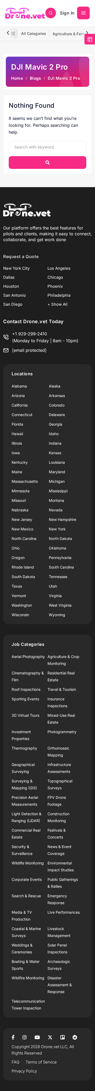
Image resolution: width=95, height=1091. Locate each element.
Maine (17, 472)
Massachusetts (25, 481)
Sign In (67, 13)
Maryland (57, 472)
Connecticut (22, 414)
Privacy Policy (24, 1071)
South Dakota (23, 576)
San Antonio (14, 295)
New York (57, 529)
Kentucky (20, 462)
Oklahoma (57, 548)
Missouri (19, 500)
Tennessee (58, 576)
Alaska (54, 386)
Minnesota (21, 491)
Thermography (24, 748)
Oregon (18, 557)
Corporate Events (27, 879)
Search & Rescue (26, 896)
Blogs (35, 78)
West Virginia (60, 605)
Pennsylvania (60, 557)
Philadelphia (59, 295)
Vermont (19, 595)
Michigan (57, 481)
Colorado (56, 405)
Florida (17, 424)
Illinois (17, 443)
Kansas (55, 452)
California (20, 405)
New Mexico (22, 529)
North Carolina (24, 538)
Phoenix (55, 286)
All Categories (33, 33)
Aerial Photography (28, 656)
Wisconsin (20, 614)
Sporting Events (25, 699)
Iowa (16, 452)
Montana (56, 500)
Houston (11, 286)
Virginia (55, 595)
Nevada (56, 510)
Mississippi (58, 491)
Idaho (54, 433)
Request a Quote (21, 256)
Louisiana (57, 462)
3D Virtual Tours (25, 715)
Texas (17, 586)
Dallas (9, 277)
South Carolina (61, 567)
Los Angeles (59, 268)
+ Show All (58, 304)
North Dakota (60, 538)
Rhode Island (23, 567)
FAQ (15, 1062)
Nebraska (20, 510)
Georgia (55, 424)
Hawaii (17, 433)
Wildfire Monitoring (28, 978)
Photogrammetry (62, 731)
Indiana (55, 443)
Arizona (18, 395)
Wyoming (57, 614)
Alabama (19, 386)
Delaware (57, 414)
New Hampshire (62, 519)
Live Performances (64, 912)
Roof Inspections (26, 689)
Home (17, 78)
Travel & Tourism (62, 689)
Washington (22, 605)
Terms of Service (41, 1062)
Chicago (55, 277)
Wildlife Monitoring (28, 863)
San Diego (12, 304)
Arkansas (57, 395)
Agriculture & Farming (72, 33)
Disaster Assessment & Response (60, 985)
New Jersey (22, 519)
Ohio (16, 548)
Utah (53, 586)
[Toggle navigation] (83, 13)
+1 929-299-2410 (29, 333)
